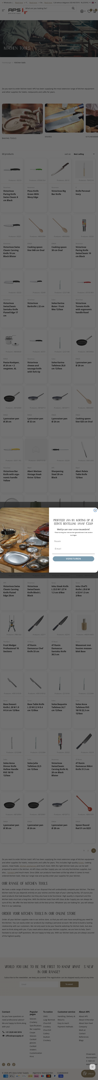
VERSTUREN (73, 559)
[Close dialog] (95, 510)
